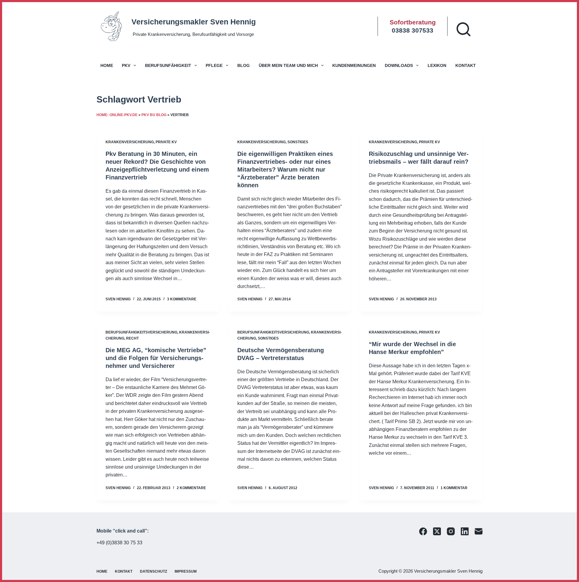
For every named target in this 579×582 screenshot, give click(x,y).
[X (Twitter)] (437, 531)
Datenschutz (153, 571)
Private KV (166, 142)
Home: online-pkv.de (117, 115)
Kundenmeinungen (354, 65)
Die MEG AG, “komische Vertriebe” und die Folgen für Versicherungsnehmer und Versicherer (156, 358)
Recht (132, 338)
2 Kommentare (191, 488)
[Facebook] (423, 531)
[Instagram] (451, 531)
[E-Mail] (478, 531)
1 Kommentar (454, 488)
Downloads (399, 65)
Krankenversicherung (130, 142)
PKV (126, 65)
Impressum (186, 571)
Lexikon (437, 65)
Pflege (214, 65)
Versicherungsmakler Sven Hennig (193, 21)
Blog (243, 65)
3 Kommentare (181, 299)
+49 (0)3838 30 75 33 (119, 542)
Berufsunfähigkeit (168, 65)
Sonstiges (297, 142)
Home (106, 65)
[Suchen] (463, 29)
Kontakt (465, 65)
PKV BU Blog (153, 115)
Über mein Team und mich (288, 65)
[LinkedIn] (465, 531)
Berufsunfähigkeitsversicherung (141, 332)
